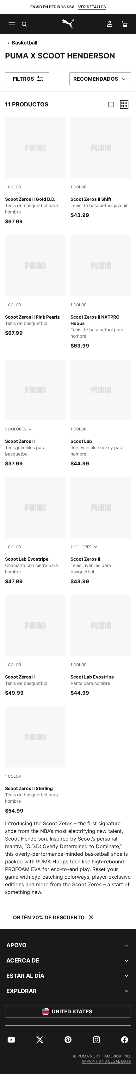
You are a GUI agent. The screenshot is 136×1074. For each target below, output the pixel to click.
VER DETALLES (92, 6)
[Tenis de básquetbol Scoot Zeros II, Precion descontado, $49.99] (35, 646)
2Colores (15, 429)
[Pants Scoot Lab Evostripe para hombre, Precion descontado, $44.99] (101, 646)
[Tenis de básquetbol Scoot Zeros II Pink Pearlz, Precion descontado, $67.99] (35, 286)
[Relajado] (124, 104)
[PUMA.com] (68, 24)
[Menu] (11, 24)
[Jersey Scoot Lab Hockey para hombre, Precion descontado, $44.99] (101, 413)
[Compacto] (111, 104)
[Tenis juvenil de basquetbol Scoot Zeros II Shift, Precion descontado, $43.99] (101, 168)
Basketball (24, 42)
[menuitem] (11, 1039)
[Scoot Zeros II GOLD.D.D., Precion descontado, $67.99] (35, 171)
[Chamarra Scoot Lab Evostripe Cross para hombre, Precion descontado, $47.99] (35, 531)
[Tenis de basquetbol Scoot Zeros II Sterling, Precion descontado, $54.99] (35, 760)
